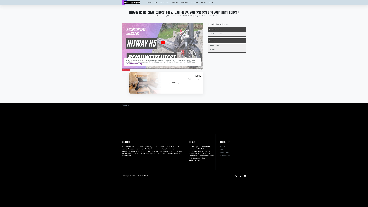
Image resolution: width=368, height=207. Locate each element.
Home (152, 16)
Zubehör (184, 3)
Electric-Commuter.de (140, 176)
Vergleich (164, 3)
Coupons (194, 3)
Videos (175, 3)
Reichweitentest (216, 34)
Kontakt (223, 146)
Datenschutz (225, 156)
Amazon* (174, 83)
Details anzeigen (194, 79)
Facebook (215, 45)
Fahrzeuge (151, 3)
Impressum (224, 153)
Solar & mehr (206, 3)
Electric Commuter (132, 2)
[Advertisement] (179, 119)
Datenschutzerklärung (134, 64)
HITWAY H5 (197, 76)
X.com (212, 50)
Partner (223, 150)
